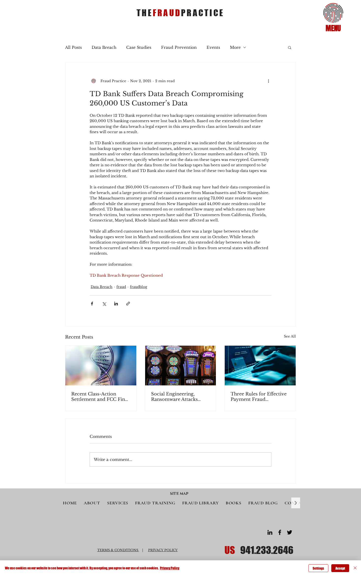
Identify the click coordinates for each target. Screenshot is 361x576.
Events (213, 47)
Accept (340, 568)
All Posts (73, 47)
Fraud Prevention (179, 47)
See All (290, 336)
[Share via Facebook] (92, 303)
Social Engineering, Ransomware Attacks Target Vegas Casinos (174, 396)
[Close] (355, 568)
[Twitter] (289, 532)
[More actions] (268, 81)
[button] (333, 13)
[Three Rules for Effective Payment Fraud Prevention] (260, 365)
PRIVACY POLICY (163, 550)
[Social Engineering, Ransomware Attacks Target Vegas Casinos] (180, 365)
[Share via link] (128, 303)
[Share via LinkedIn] (116, 303)
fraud (121, 287)
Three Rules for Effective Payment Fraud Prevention (259, 396)
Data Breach (104, 47)
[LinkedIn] (269, 532)
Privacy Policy (169, 568)
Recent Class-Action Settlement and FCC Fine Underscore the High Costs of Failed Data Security (99, 396)
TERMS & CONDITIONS (118, 550)
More (235, 47)
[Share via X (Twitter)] (104, 303)
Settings (318, 568)
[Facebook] (279, 532)
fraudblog (138, 287)
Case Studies (138, 47)
